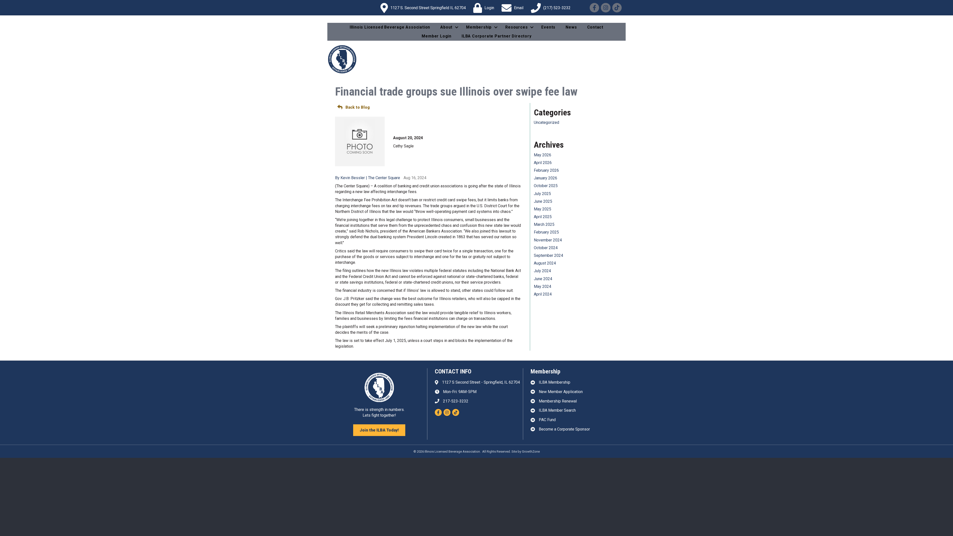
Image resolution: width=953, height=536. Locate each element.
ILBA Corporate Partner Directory (497, 36)
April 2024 (543, 294)
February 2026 (546, 170)
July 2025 (542, 193)
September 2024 (548, 255)
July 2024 (542, 270)
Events (548, 27)
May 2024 (542, 286)
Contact (595, 27)
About (446, 27)
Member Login (436, 36)
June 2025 (543, 201)
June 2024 (543, 278)
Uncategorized (546, 122)
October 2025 (546, 185)
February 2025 (546, 232)
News (571, 27)
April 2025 (543, 216)
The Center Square (384, 177)
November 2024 (548, 240)
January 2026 (545, 178)
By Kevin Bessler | (351, 177)
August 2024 (545, 263)
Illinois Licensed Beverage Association (390, 27)
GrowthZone (531, 451)
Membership (479, 27)
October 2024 (546, 247)
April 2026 (543, 162)
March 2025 (544, 224)
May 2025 (542, 209)
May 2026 (542, 155)
